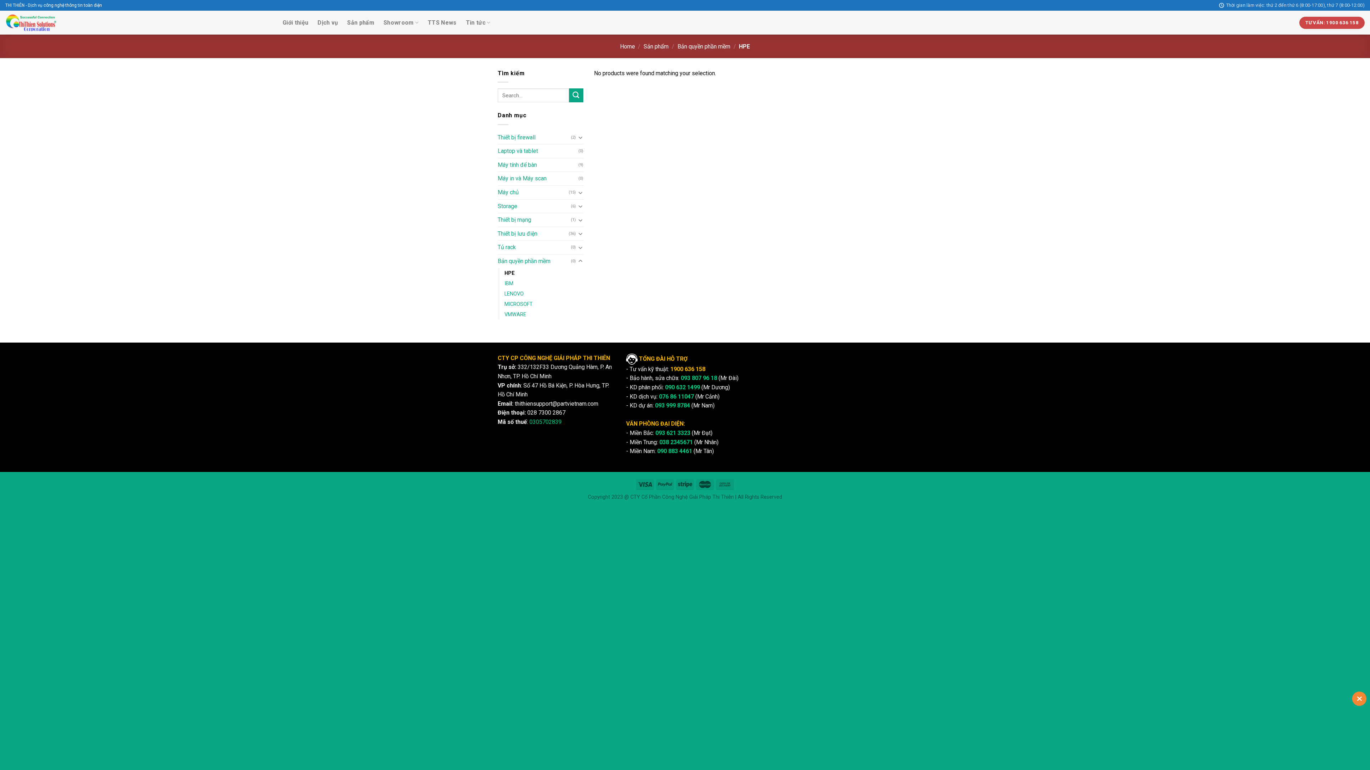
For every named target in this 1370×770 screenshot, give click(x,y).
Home (627, 46)
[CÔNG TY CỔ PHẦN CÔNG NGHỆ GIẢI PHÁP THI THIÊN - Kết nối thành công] (31, 23)
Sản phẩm (360, 22)
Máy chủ (508, 192)
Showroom (399, 22)
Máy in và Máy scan (522, 178)
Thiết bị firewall (517, 137)
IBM (508, 284)
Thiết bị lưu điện (517, 233)
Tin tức (476, 22)
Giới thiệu (295, 22)
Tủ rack (507, 247)
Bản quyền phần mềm (704, 46)
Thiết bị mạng (514, 219)
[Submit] (576, 95)
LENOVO (514, 294)
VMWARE (515, 315)
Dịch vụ (328, 22)
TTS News (442, 22)
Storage (507, 206)
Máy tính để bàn (517, 164)
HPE (509, 273)
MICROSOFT (518, 304)
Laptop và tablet (518, 151)
